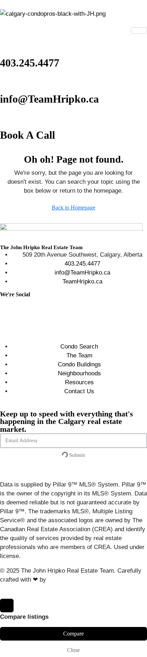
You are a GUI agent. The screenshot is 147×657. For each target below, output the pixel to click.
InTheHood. (63, 579)
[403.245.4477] (9, 45)
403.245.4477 (29, 63)
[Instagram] (2, 301)
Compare (73, 634)
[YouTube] (2, 319)
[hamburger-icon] (139, 30)
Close (73, 650)
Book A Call (27, 135)
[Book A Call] (9, 117)
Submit (76, 455)
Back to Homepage (73, 207)
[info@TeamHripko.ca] (9, 81)
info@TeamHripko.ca (49, 99)
